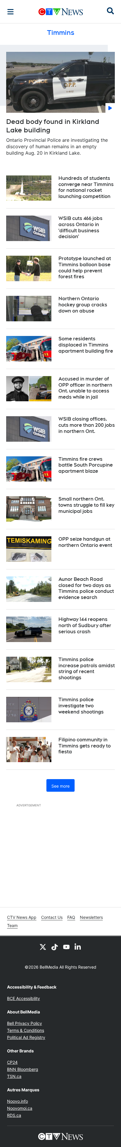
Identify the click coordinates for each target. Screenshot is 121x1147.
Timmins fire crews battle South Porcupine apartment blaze (85, 465)
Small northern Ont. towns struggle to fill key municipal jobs (86, 505)
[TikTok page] (54, 946)
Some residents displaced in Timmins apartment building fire (85, 345)
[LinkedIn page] (78, 946)
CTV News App (21, 917)
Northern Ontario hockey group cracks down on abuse (82, 305)
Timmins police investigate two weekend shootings (81, 706)
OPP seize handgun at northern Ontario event (85, 542)
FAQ (71, 917)
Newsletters (91, 917)
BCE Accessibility (23, 998)
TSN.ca (14, 1076)
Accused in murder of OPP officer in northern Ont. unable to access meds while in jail (85, 388)
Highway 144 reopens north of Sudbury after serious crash (84, 625)
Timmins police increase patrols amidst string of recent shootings (86, 668)
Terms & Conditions (25, 1030)
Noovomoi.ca (19, 1108)
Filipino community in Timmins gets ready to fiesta (84, 746)
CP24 (12, 1062)
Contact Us (52, 917)
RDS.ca (14, 1115)
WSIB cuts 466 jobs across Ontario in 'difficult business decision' (80, 227)
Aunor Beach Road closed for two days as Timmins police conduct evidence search (86, 588)
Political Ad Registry (26, 1037)
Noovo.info (17, 1101)
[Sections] (10, 12)
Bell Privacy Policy (24, 1023)
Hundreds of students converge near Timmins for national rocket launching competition (86, 187)
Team (12, 925)
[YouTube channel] (66, 946)
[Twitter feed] (42, 946)
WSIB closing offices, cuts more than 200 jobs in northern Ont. (86, 425)
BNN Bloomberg (22, 1069)
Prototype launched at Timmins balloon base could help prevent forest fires (84, 267)
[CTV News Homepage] (60, 11)
